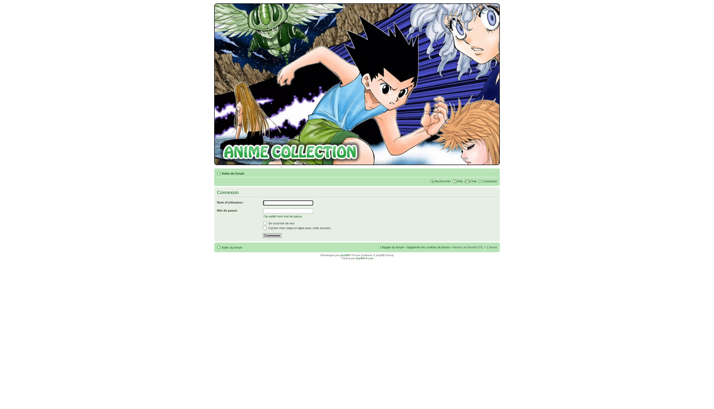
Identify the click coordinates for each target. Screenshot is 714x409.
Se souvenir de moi (280, 223)
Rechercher (443, 181)
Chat (473, 181)
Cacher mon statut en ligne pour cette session (299, 228)
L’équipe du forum (392, 247)
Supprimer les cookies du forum (428, 247)
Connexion (490, 181)
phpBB (344, 255)
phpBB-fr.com (364, 258)
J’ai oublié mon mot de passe (282, 216)
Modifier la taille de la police (493, 172)
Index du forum (233, 173)
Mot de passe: (227, 210)
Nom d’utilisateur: (230, 202)
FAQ (460, 181)
